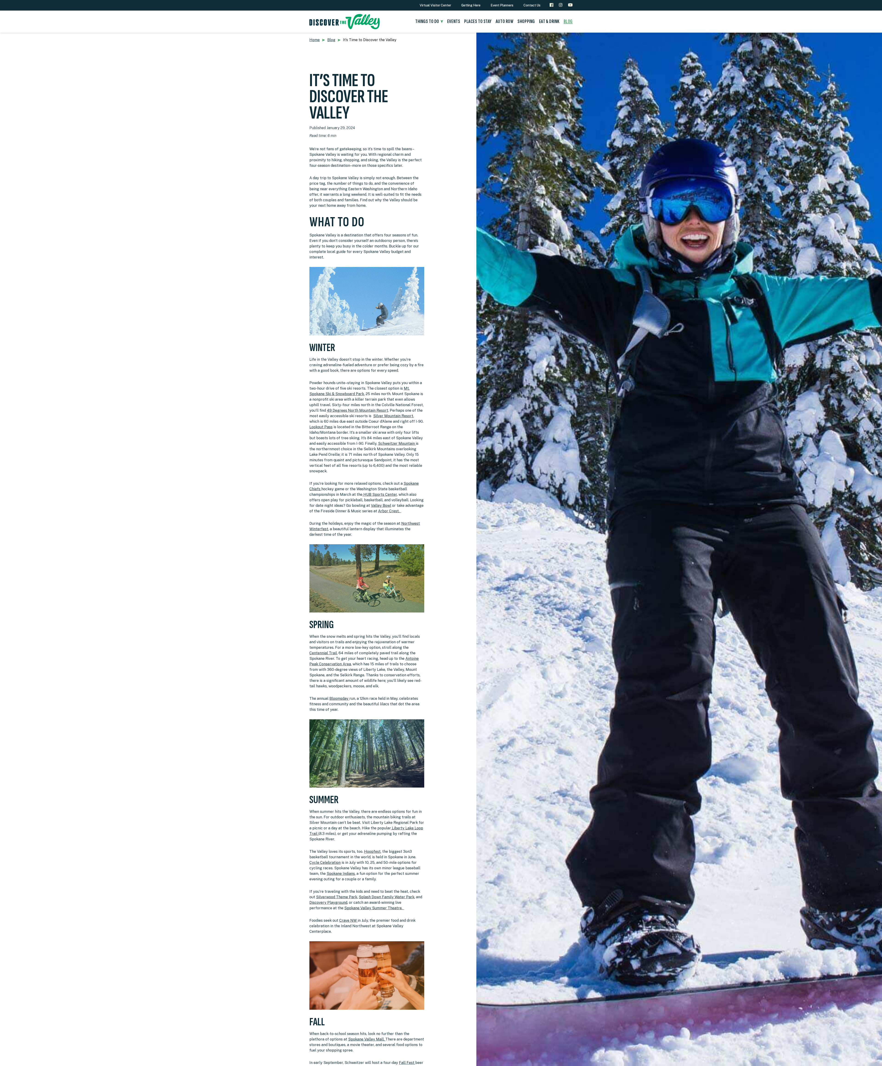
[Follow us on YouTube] (570, 5)
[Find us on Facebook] (551, 5)
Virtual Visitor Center (435, 5)
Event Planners (502, 5)
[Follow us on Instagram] (561, 5)
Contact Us (531, 5)
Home (314, 40)
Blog (331, 40)
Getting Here (471, 5)
